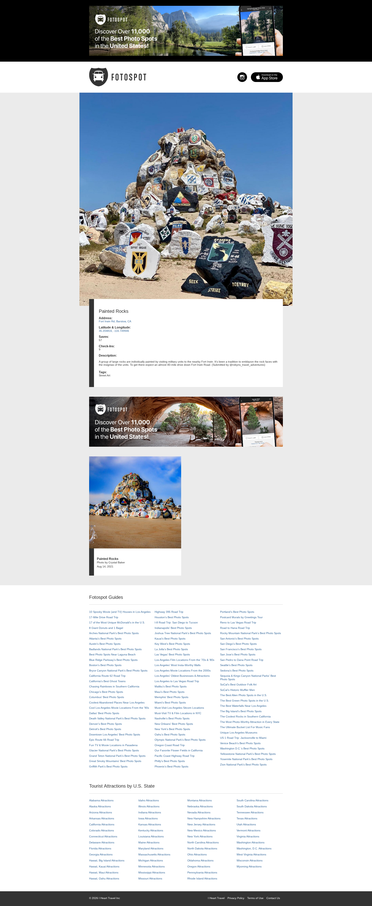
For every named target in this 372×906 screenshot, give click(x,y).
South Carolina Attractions (252, 800)
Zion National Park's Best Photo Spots (243, 764)
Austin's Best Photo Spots (105, 643)
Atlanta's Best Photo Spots (105, 638)
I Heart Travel (216, 898)
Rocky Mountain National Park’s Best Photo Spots (250, 633)
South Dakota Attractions (252, 806)
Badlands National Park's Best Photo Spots (115, 649)
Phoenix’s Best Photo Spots (171, 766)
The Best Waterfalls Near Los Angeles (243, 705)
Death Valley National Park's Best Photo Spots (117, 718)
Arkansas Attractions (101, 818)
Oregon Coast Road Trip (170, 745)
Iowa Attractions (148, 818)
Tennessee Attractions (250, 812)
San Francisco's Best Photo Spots (241, 649)
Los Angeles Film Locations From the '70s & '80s (184, 659)
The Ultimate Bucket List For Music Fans (245, 727)
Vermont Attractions (248, 830)
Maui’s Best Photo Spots (169, 691)
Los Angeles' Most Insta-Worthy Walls (178, 665)
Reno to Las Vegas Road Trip (238, 622)
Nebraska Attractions (200, 806)
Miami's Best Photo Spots (170, 702)
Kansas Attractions (149, 824)
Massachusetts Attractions (154, 854)
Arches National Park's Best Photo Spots (114, 633)
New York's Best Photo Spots (172, 729)
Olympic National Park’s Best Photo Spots (180, 739)
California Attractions (101, 824)
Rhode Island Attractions (202, 878)
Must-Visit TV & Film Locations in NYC (178, 713)
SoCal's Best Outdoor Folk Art (238, 684)
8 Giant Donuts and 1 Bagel (106, 627)
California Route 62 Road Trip (107, 675)
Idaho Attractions (148, 800)
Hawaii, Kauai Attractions (104, 866)
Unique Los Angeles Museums (238, 732)
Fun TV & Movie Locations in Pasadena (113, 745)
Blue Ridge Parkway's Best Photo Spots (113, 659)
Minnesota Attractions (151, 866)
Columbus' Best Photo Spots (106, 697)
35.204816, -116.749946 (114, 330)
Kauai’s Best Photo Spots (170, 638)
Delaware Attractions (101, 842)
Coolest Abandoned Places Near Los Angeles (117, 702)
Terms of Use (255, 898)
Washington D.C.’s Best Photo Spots (242, 748)
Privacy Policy (235, 898)
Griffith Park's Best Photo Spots (108, 766)
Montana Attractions (199, 800)
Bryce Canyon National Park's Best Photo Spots (118, 670)
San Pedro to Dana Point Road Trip (241, 659)
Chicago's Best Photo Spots (106, 691)
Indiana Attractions (149, 812)
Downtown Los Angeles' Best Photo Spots (114, 734)
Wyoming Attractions (249, 866)
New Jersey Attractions (201, 824)
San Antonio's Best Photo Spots (239, 638)
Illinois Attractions (148, 806)
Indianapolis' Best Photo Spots (173, 627)
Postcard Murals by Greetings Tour (241, 617)
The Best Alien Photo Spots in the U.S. (243, 695)
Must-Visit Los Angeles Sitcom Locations (179, 707)
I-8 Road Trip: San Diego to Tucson (176, 622)
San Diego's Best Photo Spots (238, 643)
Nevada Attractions (198, 812)
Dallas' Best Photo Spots (104, 713)
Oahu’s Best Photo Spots (170, 734)
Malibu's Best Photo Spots (171, 686)
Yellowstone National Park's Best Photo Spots (248, 753)
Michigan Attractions (150, 860)
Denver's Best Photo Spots (105, 723)
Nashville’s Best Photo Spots (172, 718)
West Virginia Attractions (251, 854)
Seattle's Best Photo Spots (236, 665)
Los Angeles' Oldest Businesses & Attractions (182, 675)
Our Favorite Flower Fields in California (179, 750)
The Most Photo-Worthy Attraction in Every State (249, 721)
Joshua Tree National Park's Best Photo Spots (183, 633)
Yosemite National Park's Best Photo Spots (246, 759)
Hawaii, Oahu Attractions (104, 878)
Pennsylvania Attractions (202, 872)
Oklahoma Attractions (200, 860)
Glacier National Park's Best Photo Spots (114, 750)
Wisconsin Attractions (250, 860)
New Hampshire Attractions (203, 818)
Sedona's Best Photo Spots (236, 670)
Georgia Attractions (101, 854)
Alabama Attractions (101, 800)
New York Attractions (200, 836)
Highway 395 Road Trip (169, 611)
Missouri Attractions (150, 878)
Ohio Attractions (197, 854)
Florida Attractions (100, 848)
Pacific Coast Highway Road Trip (175, 755)
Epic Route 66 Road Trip (104, 739)
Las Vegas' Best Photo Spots (172, 654)
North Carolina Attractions (203, 842)
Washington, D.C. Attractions (254, 848)
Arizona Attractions (100, 812)
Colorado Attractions (101, 830)
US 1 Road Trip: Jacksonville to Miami (243, 737)
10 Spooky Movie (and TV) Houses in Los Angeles (120, 611)
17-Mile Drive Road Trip (103, 617)
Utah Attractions (246, 824)
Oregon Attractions (198, 866)
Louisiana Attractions (151, 836)
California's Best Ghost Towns (107, 681)
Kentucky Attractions (150, 830)
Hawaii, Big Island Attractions (106, 860)
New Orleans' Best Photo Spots (174, 723)
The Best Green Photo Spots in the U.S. (244, 700)
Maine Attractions (148, 842)
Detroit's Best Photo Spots (105, 729)
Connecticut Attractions (103, 836)
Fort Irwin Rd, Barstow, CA (115, 321)
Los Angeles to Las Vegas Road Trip (177, 681)
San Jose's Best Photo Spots (237, 654)
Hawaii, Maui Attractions (103, 872)
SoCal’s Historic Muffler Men (237, 689)
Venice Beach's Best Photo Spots (240, 743)
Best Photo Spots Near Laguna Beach (112, 654)
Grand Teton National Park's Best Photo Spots (117, 755)
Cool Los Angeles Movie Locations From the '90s (119, 707)
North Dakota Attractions (202, 848)
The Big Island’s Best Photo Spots (241, 711)
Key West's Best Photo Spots (172, 643)
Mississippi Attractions (151, 872)
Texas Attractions (247, 818)
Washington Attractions (250, 842)
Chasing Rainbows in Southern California (114, 686)
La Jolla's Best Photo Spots (171, 649)
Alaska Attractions (100, 806)
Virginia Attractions (248, 836)
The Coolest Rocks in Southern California (245, 716)
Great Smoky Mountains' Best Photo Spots (115, 761)
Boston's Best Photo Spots (105, 665)
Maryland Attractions (150, 848)
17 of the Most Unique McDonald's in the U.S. (117, 622)
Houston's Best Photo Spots (172, 617)
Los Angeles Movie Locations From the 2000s (183, 670)
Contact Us (273, 898)
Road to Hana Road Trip (235, 627)
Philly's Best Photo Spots (170, 761)
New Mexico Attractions (201, 830)
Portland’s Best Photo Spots (237, 611)
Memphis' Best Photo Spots (171, 697)
